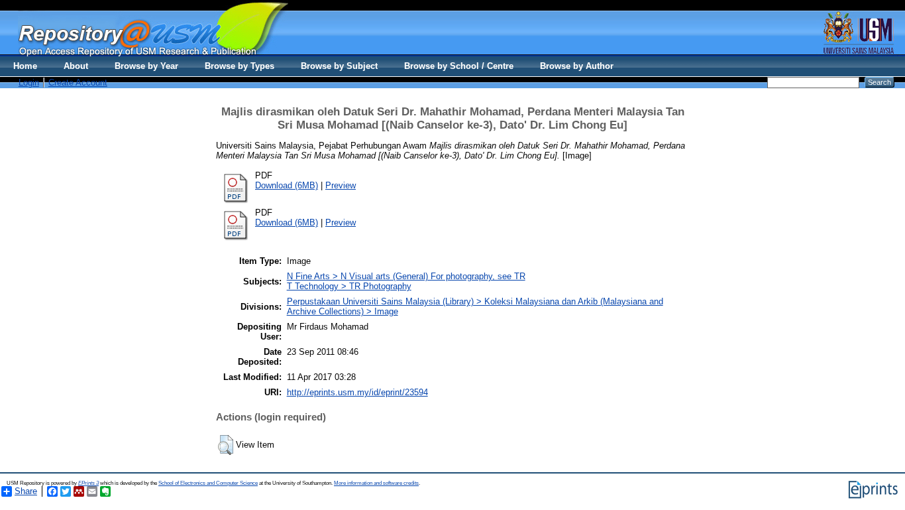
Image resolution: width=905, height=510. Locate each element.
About (76, 66)
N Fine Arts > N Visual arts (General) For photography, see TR (406, 276)
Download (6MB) (286, 185)
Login (29, 83)
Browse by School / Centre (458, 66)
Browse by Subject (339, 66)
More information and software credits (376, 483)
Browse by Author (576, 66)
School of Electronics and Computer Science (208, 483)
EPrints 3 (88, 483)
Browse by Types (239, 66)
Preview (340, 185)
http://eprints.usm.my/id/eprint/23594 (357, 392)
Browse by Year (146, 66)
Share (26, 491)
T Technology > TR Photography (349, 286)
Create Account (77, 83)
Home (25, 66)
